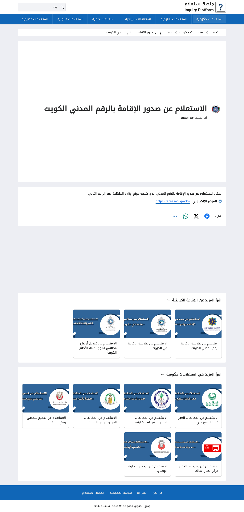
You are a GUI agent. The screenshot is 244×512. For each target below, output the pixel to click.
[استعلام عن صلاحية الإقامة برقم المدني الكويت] (198, 334)
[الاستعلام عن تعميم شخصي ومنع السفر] (45, 406)
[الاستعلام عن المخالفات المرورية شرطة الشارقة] (147, 406)
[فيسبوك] (206, 216)
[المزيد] (174, 216)
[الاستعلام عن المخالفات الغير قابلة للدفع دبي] (198, 406)
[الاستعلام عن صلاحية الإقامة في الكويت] (147, 334)
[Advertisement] (122, 72)
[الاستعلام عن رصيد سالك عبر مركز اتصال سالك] (198, 454)
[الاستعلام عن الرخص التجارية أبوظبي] (147, 454)
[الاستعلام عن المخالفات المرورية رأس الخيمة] (96, 406)
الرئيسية (215, 32)
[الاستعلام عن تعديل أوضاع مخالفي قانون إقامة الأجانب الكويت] (96, 334)
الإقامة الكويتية (184, 300)
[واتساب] (185, 216)
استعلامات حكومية (191, 32)
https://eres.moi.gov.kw (173, 201)
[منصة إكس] (196, 216)
